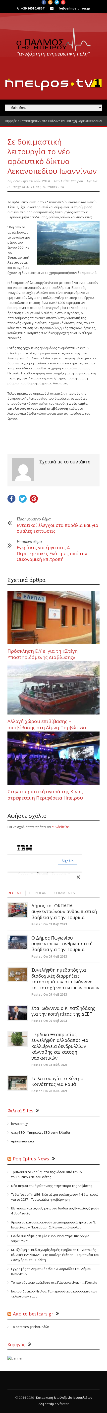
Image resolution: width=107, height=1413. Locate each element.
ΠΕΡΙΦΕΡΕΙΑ (53, 187)
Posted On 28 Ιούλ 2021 (49, 1065)
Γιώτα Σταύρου (72, 181)
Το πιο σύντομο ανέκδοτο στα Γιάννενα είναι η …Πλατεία (54, 1282)
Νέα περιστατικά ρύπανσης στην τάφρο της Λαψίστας (51, 1185)
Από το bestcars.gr (33, 1314)
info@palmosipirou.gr (72, 8)
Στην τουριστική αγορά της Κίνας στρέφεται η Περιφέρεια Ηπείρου (45, 794)
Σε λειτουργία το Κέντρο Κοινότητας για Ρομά (57, 1081)
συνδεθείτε (60, 827)
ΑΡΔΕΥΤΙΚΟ (31, 187)
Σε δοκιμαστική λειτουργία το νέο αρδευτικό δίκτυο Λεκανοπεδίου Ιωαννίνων (52, 156)
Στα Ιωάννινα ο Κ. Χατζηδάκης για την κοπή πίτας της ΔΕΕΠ (63, 1011)
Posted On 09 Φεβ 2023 (49, 924)
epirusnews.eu (22, 1141)
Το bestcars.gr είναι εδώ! (30, 1326)
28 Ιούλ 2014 (39, 181)
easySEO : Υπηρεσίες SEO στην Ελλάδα (40, 1132)
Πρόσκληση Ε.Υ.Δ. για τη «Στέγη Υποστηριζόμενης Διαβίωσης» (42, 654)
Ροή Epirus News (31, 1159)
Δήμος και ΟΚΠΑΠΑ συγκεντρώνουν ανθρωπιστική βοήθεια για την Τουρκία (64, 911)
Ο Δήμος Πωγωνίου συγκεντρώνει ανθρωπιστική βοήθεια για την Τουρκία (62, 944)
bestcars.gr (19, 1123)
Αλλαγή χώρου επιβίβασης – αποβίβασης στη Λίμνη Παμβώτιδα (46, 724)
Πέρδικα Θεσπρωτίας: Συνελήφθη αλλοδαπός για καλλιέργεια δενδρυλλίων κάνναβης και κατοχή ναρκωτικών (59, 1046)
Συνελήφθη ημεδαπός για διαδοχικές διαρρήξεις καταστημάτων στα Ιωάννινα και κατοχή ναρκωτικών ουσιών (65, 978)
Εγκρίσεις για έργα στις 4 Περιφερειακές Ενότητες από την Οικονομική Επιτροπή (52, 553)
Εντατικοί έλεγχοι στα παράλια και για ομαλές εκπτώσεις (57, 528)
